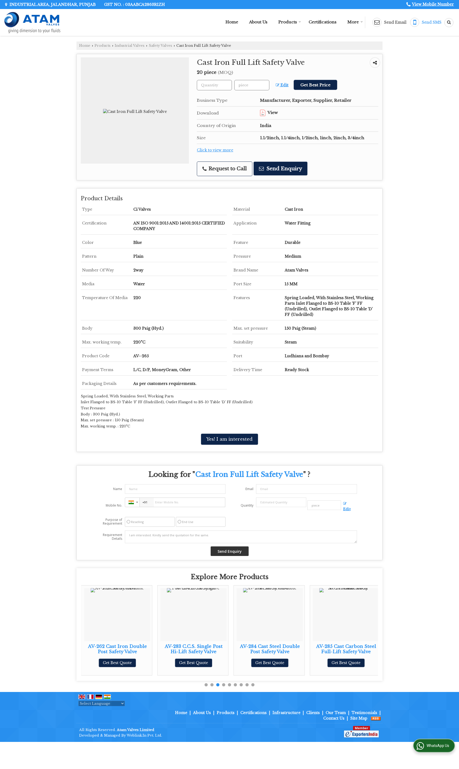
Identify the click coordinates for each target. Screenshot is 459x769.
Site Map (358, 718)
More (353, 21)
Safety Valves (160, 46)
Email (249, 489)
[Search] (447, 22)
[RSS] (376, 718)
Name (117, 489)
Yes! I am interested (229, 439)
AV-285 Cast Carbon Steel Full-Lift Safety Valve (346, 649)
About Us (258, 21)
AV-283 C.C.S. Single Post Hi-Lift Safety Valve (194, 649)
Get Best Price (315, 84)
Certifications (323, 21)
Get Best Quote (117, 662)
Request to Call (227, 168)
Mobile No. (114, 505)
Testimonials (364, 712)
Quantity (247, 505)
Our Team (336, 712)
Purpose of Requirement (112, 521)
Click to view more (215, 150)
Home (232, 21)
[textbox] (251, 85)
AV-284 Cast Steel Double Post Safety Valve (270, 649)
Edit (283, 85)
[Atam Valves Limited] (32, 22)
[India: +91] (132, 502)
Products (287, 21)
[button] (433, 4)
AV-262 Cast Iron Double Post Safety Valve (117, 649)
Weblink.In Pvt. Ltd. (144, 735)
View (272, 112)
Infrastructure (286, 712)
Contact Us (334, 718)
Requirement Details (112, 537)
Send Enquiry (283, 168)
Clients (313, 712)
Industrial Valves (129, 46)
